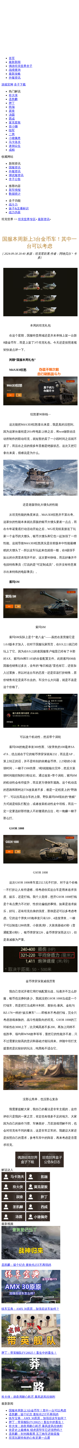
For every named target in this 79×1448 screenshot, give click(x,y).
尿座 (12, 110)
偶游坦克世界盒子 (20, 66)
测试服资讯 (16, 175)
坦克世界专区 (27, 219)
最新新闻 (15, 62)
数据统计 (15, 193)
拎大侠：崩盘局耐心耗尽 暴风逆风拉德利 (35, 1426)
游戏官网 (7, 84)
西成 (12, 118)
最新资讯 (44, 219)
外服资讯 (15, 77)
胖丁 (12, 103)
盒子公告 (15, 179)
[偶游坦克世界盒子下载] (27, 1166)
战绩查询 (15, 69)
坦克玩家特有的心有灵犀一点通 (29, 1437)
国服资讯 (15, 167)
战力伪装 (15, 212)
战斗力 (13, 204)
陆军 (12, 130)
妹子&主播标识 (19, 208)
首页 (12, 58)
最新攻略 (15, 73)
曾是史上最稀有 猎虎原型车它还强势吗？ (35, 1429)
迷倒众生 (15, 145)
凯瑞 (12, 107)
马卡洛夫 (15, 142)
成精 (12, 149)
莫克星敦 (15, 122)
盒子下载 (20, 84)
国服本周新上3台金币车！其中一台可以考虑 (37, 1410)
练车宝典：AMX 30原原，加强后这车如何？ (38, 1418)
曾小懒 (13, 126)
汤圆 (12, 114)
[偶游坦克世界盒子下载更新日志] (52, 1166)
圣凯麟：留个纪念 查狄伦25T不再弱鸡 (33, 1414)
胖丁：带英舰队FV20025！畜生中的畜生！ (36, 1422)
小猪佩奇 (15, 138)
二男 (12, 134)
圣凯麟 (13, 99)
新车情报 (15, 189)
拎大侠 (13, 95)
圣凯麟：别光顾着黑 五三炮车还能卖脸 (34, 1433)
